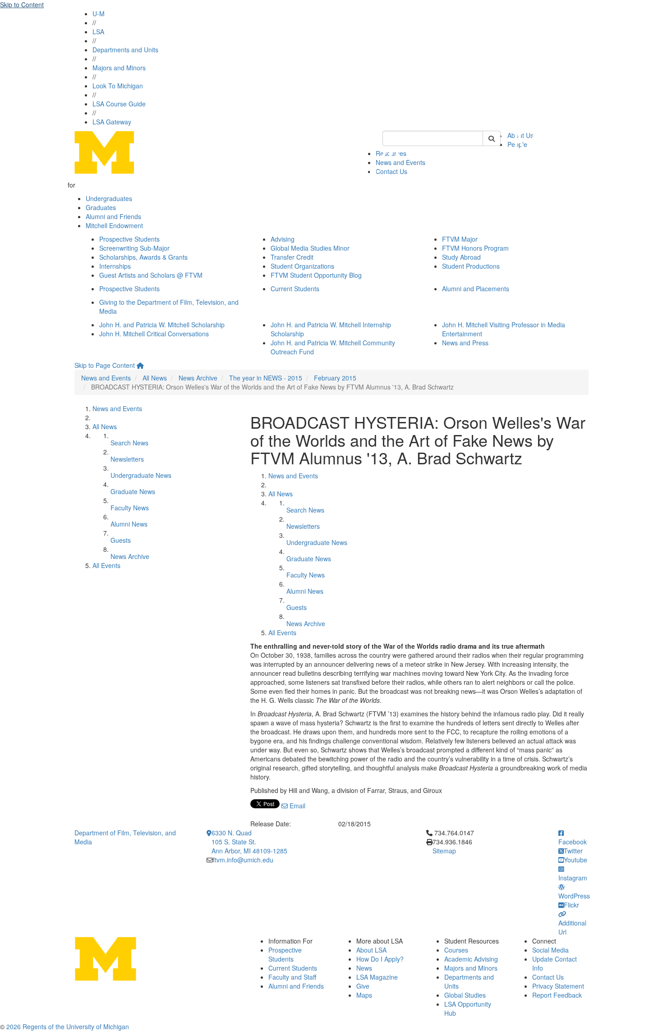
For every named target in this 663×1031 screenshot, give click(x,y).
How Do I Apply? (380, 958)
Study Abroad (461, 256)
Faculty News (129, 507)
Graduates (101, 207)
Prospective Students (129, 238)
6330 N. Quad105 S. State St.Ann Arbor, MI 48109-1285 (249, 841)
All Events (106, 565)
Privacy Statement (558, 985)
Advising (283, 238)
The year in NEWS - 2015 (265, 377)
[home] (140, 365)
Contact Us (548, 976)
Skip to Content (22, 4)
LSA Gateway (111, 121)
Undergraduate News (140, 475)
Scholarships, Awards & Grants (143, 256)
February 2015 (335, 377)
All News (155, 377)
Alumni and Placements (475, 288)
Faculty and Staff (292, 976)
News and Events (106, 377)
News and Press (465, 342)
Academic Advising (471, 958)
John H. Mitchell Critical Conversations (154, 333)
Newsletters (127, 458)
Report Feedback (557, 994)
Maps (364, 994)
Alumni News (128, 523)
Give (362, 985)
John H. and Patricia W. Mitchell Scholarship (162, 324)
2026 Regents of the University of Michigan (67, 1026)
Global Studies (465, 994)
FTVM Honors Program (475, 247)
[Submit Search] (492, 138)
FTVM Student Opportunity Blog (316, 275)
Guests (120, 540)
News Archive (198, 377)
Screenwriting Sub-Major (134, 247)
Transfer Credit (292, 256)
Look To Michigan (117, 85)
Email (296, 805)
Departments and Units (125, 49)
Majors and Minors (119, 67)
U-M (98, 13)
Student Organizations (302, 265)
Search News (129, 442)
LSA (98, 31)
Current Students (295, 288)
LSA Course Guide (119, 103)
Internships (115, 265)
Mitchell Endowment (114, 225)
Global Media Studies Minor (310, 247)
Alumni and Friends (113, 216)
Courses (456, 949)
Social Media (550, 949)
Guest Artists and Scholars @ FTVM (151, 275)
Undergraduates (109, 198)
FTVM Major (460, 238)
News (364, 967)
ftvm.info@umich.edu (243, 859)
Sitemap (444, 850)
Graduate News (132, 491)
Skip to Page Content (104, 365)
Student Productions (471, 265)
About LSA (371, 949)
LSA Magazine (377, 976)
